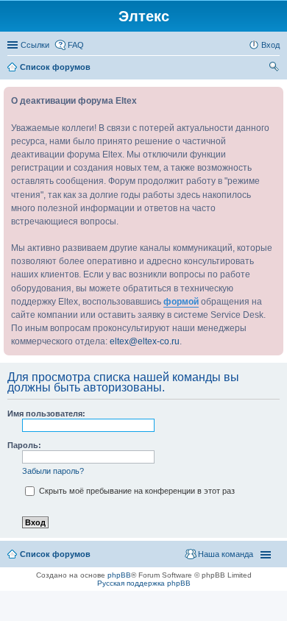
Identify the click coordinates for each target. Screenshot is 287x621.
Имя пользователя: (46, 413)
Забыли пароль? (53, 470)
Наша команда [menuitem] (225, 554)
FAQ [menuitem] (76, 44)
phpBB (119, 575)
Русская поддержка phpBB (144, 583)
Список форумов (55, 554)
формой (181, 302)
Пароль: (24, 445)
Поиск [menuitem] (275, 68)
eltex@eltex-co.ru (145, 341)
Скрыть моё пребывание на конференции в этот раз (136, 490)
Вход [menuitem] (270, 44)
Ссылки (35, 44)
